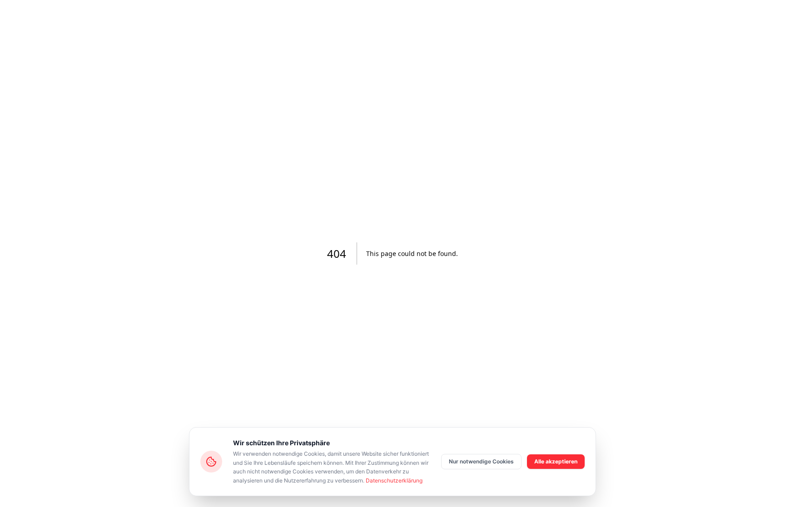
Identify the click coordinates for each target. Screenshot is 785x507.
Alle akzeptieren (555, 461)
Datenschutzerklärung (394, 480)
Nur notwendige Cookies (481, 461)
